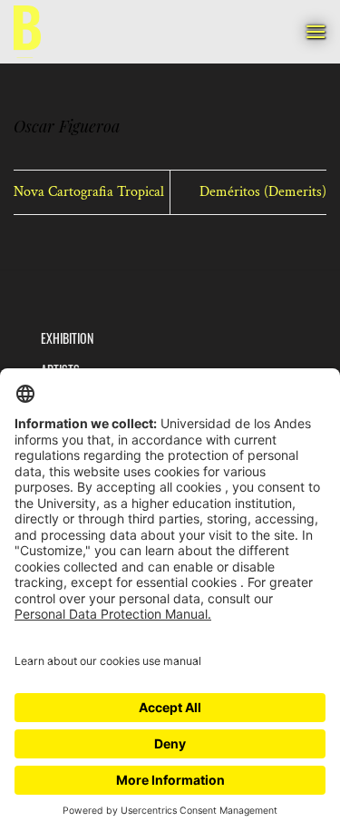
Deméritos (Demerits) (262, 191)
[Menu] (315, 31)
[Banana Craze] (27, 32)
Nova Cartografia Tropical (89, 191)
